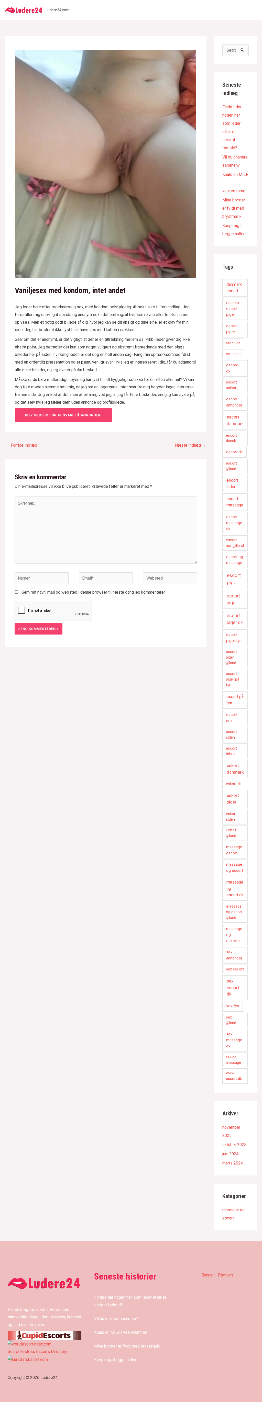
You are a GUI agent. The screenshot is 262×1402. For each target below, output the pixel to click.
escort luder (232, 483)
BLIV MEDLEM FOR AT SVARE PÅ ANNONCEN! (63, 415)
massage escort (234, 850)
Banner (208, 1275)
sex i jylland (231, 1020)
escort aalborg (232, 385)
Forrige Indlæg (21, 445)
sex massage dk (234, 1040)
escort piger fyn (234, 637)
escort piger (233, 599)
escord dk (232, 368)
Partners (225, 1275)
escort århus (231, 751)
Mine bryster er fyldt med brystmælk (233, 208)
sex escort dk (233, 987)
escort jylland (231, 466)
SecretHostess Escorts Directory (37, 1351)
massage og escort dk (235, 888)
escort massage (234, 501)
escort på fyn (235, 699)
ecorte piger (232, 329)
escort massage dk (234, 523)
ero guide (234, 354)
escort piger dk (235, 619)
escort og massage (234, 560)
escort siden (231, 734)
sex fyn (232, 1006)
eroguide (233, 343)
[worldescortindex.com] (29, 1343)
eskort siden (231, 816)
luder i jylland (231, 833)
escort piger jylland (231, 657)
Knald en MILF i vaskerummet (120, 1332)
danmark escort (234, 287)
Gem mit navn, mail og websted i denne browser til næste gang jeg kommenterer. (93, 592)
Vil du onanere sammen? (116, 1318)
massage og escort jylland (234, 912)
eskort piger (233, 799)
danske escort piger (232, 308)
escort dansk (231, 438)
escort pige (234, 579)
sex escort (235, 969)
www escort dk (234, 1076)
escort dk (234, 452)
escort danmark (235, 420)
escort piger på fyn (232, 679)
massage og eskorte (234, 934)
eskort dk (234, 784)
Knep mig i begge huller (115, 1359)
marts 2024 (232, 1163)
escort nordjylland (235, 543)
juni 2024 (230, 1153)
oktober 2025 (234, 1144)
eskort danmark (235, 769)
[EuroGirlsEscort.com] (28, 1359)
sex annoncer (234, 955)
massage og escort (234, 867)
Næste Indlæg (190, 445)
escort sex (231, 717)
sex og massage (233, 1060)
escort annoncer (234, 402)
